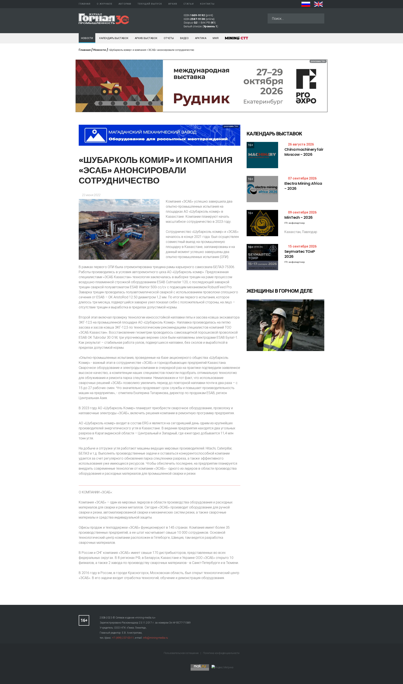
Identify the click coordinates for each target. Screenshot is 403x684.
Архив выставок (146, 38)
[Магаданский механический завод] (159, 135)
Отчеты (169, 38)
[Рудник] (201, 86)
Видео (184, 38)
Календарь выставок (113, 38)
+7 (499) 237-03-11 (123, 637)
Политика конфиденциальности (221, 653)
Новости (87, 38)
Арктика (200, 38)
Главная (85, 50)
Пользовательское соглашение (181, 653)
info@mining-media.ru (155, 637)
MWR (216, 38)
